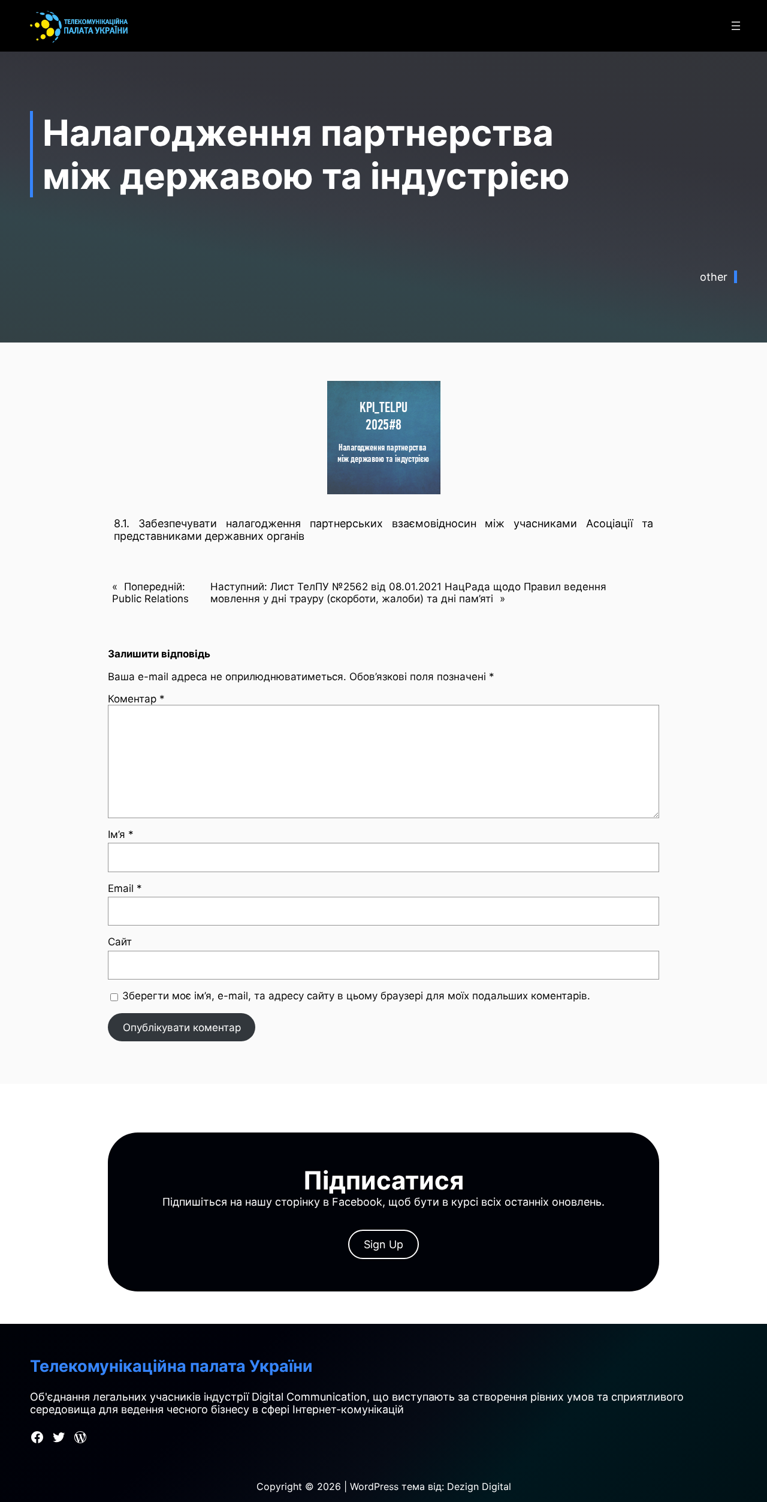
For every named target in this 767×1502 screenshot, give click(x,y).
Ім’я (121, 834)
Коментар (136, 699)
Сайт (120, 942)
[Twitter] (59, 1437)
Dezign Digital (479, 1486)
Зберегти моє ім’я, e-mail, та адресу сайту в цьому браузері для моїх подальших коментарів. (356, 996)
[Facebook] (37, 1437)
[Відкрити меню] (736, 26)
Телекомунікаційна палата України (171, 1366)
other (713, 277)
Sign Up (383, 1244)
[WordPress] (80, 1437)
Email (125, 888)
